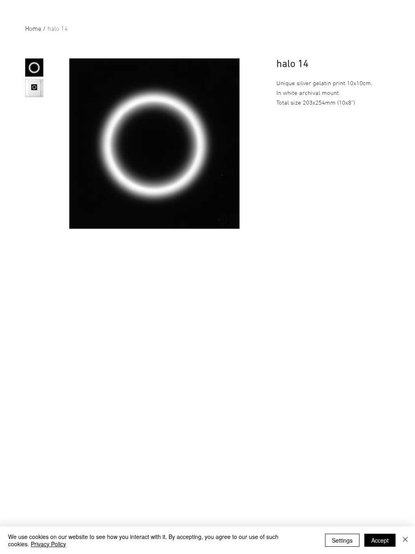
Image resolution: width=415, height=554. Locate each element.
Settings (342, 540)
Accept (380, 540)
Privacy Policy (48, 544)
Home (33, 29)
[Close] (405, 540)
